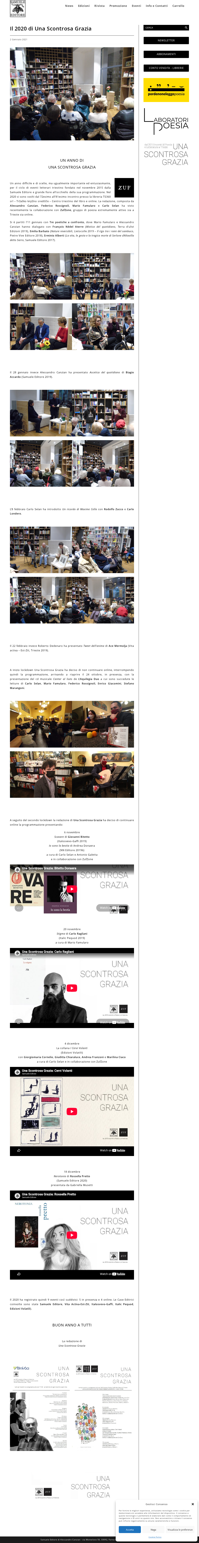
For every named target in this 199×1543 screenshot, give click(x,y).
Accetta (130, 1529)
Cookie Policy (155, 1537)
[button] (192, 1504)
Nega (153, 1529)
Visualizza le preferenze (180, 1529)
